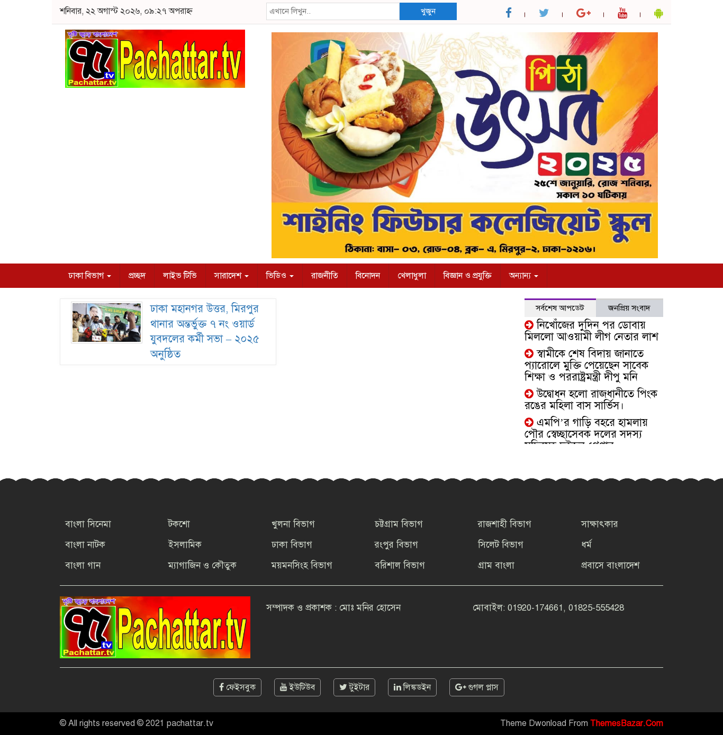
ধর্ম (586, 544)
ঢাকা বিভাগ (87, 275)
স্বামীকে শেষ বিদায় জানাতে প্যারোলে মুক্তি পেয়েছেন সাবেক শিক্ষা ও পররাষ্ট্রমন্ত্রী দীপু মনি (586, 365)
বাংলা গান (83, 565)
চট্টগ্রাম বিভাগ (399, 524)
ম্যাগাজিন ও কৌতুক (202, 565)
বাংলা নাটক (85, 544)
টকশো (179, 524)
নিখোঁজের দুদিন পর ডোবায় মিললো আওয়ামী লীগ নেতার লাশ (591, 331)
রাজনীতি (324, 275)
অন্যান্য (521, 275)
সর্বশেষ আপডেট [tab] (560, 308)
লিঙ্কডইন (416, 687)
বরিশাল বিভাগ (400, 565)
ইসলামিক (185, 544)
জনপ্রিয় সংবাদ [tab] (629, 308)
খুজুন (428, 11)
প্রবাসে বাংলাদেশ (610, 565)
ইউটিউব (301, 687)
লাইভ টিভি (180, 275)
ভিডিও (277, 275)
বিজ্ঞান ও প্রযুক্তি (468, 275)
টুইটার (358, 687)
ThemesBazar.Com (626, 723)
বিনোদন (368, 275)
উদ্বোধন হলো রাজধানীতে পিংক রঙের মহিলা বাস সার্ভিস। (591, 399)
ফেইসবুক (240, 687)
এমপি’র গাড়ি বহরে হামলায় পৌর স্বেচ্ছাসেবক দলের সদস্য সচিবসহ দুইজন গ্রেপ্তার (586, 434)
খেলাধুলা (411, 275)
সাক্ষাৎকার (599, 524)
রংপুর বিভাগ (396, 544)
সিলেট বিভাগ (500, 544)
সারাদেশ (228, 275)
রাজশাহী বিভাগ (504, 524)
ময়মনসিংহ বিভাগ (302, 565)
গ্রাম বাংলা (496, 565)
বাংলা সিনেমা (88, 524)
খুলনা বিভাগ (293, 524)
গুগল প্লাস (482, 687)
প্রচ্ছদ (137, 275)
